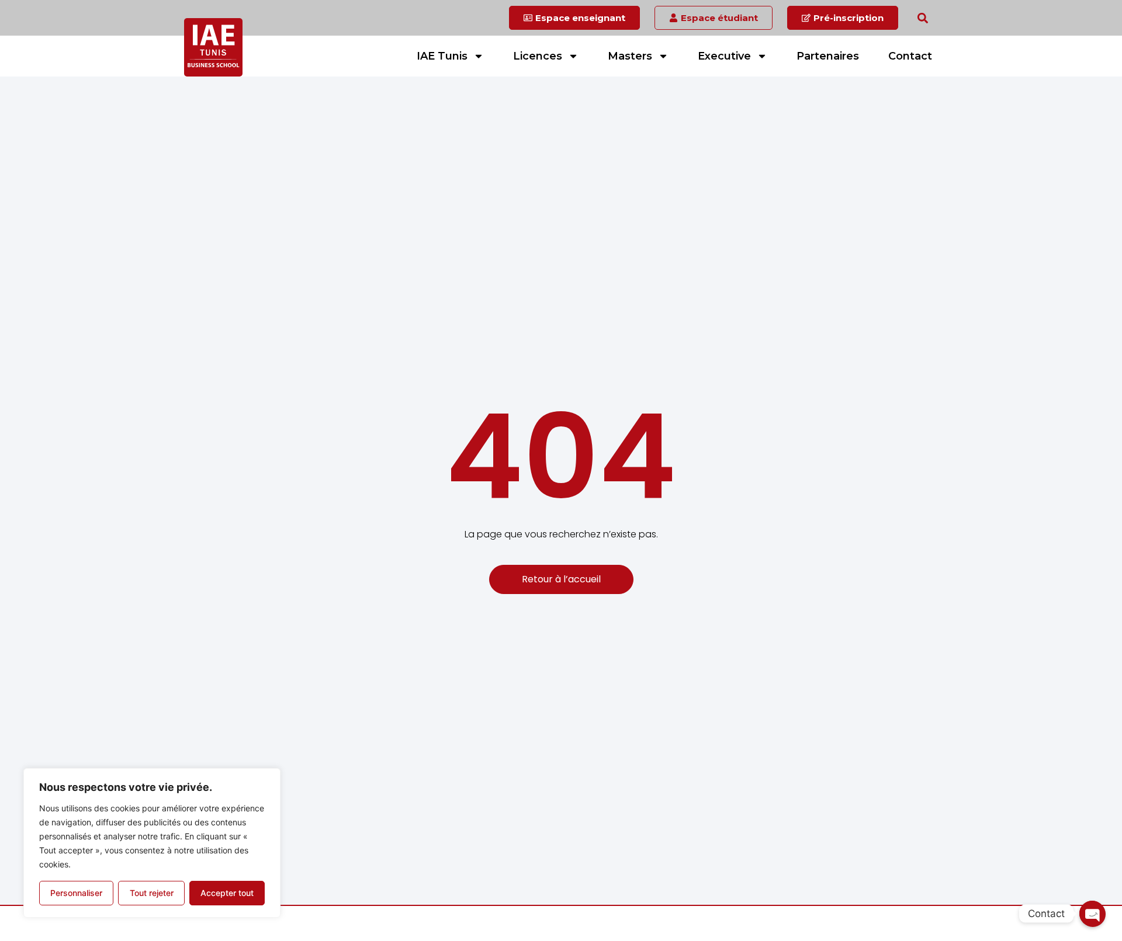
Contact (910, 56)
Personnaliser (76, 893)
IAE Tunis (442, 56)
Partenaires (828, 56)
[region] (151, 843)
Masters (630, 56)
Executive (724, 56)
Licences (537, 56)
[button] (922, 17)
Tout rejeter (152, 893)
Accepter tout (227, 893)
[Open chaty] (1092, 913)
